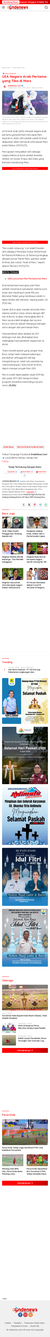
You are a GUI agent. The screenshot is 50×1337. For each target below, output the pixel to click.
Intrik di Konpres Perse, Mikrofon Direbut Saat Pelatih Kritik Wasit (31, 1026)
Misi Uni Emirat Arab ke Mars (30, 447)
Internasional (10, 73)
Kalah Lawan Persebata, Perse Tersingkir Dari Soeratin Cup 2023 (32, 1039)
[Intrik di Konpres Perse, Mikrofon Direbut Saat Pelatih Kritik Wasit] (9, 1027)
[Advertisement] (25, 38)
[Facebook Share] (24, 505)
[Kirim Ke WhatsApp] (46, 505)
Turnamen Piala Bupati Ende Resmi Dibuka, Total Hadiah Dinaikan (24, 1016)
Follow (5, 461)
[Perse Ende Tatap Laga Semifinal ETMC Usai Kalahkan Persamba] (25, 1132)
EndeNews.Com (14, 86)
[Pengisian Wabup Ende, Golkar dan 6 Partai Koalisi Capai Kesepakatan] (37, 523)
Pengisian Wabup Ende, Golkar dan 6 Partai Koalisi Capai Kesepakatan (36, 533)
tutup (5, 1299)
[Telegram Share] (40, 505)
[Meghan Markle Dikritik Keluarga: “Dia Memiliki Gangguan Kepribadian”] (12, 548)
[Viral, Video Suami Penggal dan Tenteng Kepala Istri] (12, 523)
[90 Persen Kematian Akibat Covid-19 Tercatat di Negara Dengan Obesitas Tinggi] (37, 574)
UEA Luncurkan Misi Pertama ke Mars (27, 278)
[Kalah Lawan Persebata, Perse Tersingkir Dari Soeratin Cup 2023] (9, 1040)
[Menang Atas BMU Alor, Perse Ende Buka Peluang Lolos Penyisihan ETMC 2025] (12, 1160)
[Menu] (4, 7)
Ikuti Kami (26, 472)
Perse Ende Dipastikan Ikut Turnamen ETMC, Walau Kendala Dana (37, 1171)
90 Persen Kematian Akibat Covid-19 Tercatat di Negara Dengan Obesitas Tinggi (36, 585)
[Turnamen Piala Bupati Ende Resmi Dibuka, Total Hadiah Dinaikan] (25, 998)
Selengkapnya (24, 1050)
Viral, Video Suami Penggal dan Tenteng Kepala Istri (12, 533)
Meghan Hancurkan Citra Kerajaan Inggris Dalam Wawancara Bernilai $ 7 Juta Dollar (12, 585)
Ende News (8, 447)
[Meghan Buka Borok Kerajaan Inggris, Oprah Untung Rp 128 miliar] (37, 548)
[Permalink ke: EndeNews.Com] (4, 86)
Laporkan (11, 472)
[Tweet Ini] (29, 505)
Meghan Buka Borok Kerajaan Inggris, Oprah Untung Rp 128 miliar (36, 559)
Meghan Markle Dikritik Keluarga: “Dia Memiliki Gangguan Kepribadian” (12, 559)
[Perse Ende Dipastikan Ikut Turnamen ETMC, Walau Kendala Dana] (37, 1160)
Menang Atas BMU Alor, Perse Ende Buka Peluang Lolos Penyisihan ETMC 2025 (12, 1171)
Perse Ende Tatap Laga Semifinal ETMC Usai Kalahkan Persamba (22, 1148)
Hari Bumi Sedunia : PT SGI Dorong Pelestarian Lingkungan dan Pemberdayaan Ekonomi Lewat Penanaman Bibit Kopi (24, 670)
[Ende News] (17, 7)
